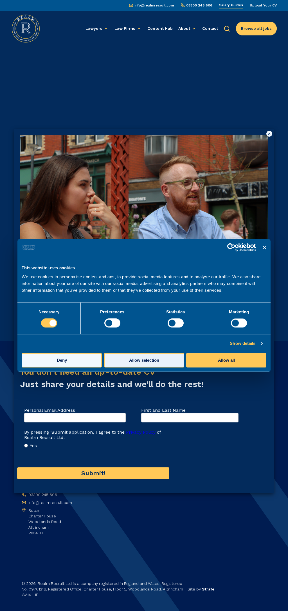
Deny (62, 360)
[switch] (112, 323)
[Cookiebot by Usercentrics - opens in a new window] (231, 247)
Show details (242, 343)
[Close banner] (264, 247)
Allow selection (144, 360)
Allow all (226, 360)
